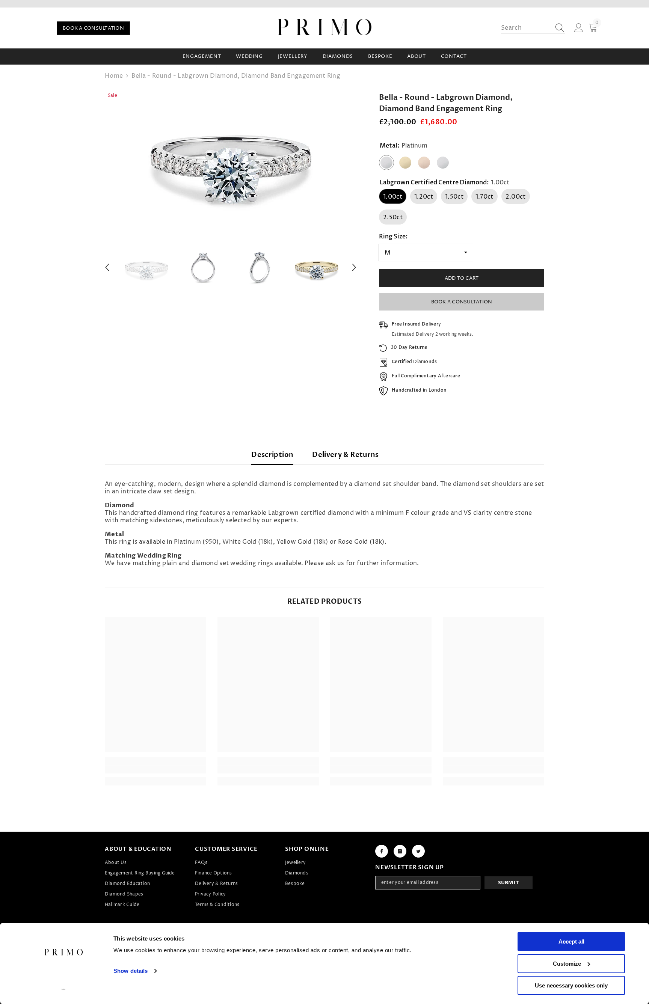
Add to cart (462, 278)
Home (114, 76)
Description (272, 455)
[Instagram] (400, 851)
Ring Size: (393, 236)
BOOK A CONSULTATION (93, 28)
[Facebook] (381, 851)
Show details (130, 971)
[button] (107, 267)
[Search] (533, 28)
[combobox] (526, 27)
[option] (231, 157)
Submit (508, 882)
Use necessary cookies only (571, 985)
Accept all (571, 941)
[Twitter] (418, 851)
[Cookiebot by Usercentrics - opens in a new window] (64, 989)
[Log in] (578, 28)
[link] (155, 769)
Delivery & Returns (345, 455)
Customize (567, 963)
